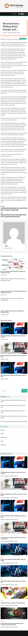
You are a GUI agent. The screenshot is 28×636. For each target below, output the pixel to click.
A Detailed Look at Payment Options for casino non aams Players (13, 538)
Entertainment (4, 437)
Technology (3, 444)
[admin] (14, 233)
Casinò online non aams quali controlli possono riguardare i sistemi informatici (12, 624)
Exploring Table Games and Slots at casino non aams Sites (14, 356)
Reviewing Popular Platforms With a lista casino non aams (13, 376)
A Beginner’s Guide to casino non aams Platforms (13, 603)
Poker (2, 557)
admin (18, 32)
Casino (2, 470)
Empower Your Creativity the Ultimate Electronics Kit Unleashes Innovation (14, 292)
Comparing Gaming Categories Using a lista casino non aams (13, 336)
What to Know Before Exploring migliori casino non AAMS (14, 421)
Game (2, 441)
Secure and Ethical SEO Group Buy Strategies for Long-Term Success (13, 272)
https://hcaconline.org (8, 248)
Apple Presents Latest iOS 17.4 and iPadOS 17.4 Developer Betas (12, 311)
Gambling (2, 621)
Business (3, 430)
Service (2, 433)
